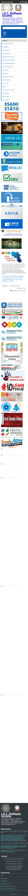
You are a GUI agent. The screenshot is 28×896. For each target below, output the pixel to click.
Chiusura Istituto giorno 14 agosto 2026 (10, 843)
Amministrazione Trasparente (8, 886)
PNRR (4, 86)
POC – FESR (5, 83)
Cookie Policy (4, 881)
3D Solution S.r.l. (14, 894)
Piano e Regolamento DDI (9, 63)
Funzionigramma (7, 53)
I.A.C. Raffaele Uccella (12, 14)
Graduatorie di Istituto (8, 77)
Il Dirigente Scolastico (8, 43)
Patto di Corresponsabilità (9, 60)
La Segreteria (6, 47)
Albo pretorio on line (6, 883)
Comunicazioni (9, 264)
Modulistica (5, 73)
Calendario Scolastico (8, 67)
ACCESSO (22, 2)
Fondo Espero (6, 93)
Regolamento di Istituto (8, 57)
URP (2, 876)
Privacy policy (4, 878)
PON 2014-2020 (7, 80)
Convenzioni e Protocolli (8, 90)
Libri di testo (6, 70)
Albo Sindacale (6, 96)
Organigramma (6, 50)
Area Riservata (6, 100)
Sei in (3, 264)
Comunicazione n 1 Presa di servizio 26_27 (11, 831)
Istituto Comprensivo (7, 2)
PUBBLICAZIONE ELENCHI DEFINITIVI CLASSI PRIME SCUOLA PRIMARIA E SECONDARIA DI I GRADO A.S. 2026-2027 (13, 847)
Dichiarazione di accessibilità (8, 889)
